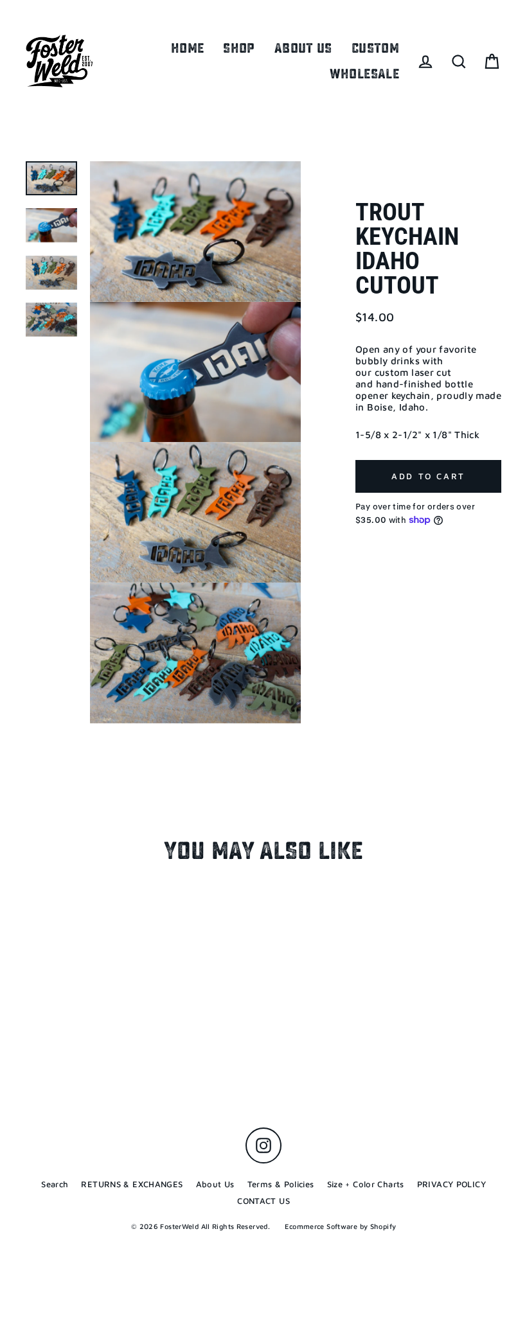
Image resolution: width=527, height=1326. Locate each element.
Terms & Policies (280, 1184)
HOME (187, 48)
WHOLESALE (364, 74)
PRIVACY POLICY (451, 1184)
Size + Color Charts (365, 1184)
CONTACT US (263, 1201)
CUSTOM (375, 48)
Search (54, 1184)
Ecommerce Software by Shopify (340, 1226)
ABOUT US (303, 48)
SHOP (239, 48)
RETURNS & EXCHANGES (132, 1184)
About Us (215, 1184)
